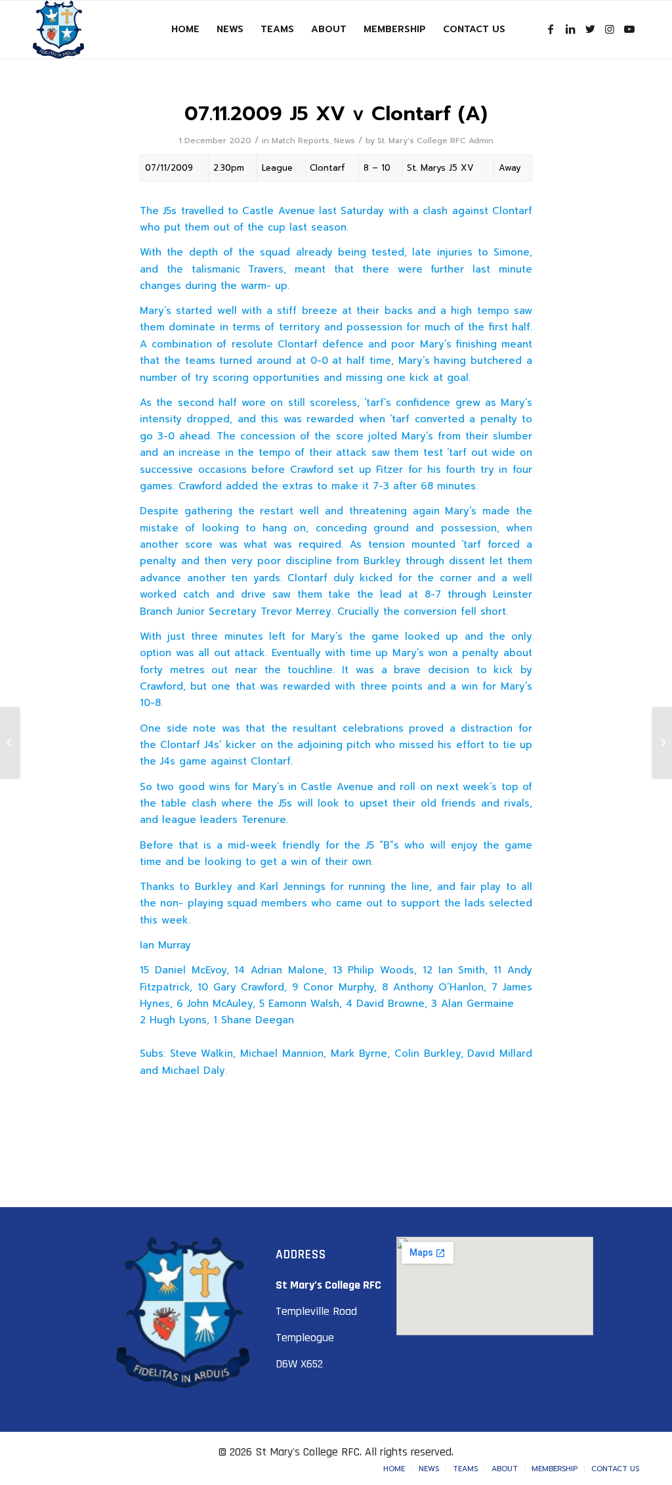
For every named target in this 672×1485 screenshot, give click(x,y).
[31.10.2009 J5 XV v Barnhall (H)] (10, 743)
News (344, 140)
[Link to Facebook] (550, 29)
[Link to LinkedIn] (570, 29)
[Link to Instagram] (610, 29)
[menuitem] (185, 29)
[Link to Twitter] (590, 29)
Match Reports (300, 140)
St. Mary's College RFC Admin (435, 140)
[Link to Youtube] (629, 29)
